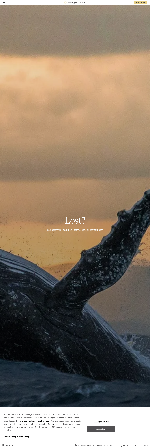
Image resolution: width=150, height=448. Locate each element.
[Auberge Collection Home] (75, 2)
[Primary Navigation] (4, 3)
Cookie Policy (23, 437)
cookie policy (44, 421)
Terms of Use (53, 424)
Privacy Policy (10, 437)
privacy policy (28, 421)
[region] (75, 425)
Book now (141, 2)
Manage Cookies (101, 422)
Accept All (101, 429)
